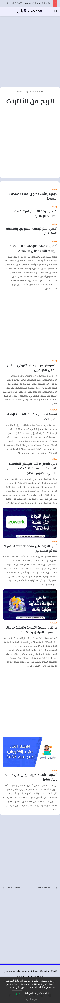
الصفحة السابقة (45, 888)
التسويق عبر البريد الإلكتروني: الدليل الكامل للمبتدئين (32, 368)
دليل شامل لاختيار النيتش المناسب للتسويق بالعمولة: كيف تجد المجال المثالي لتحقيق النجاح (32, 468)
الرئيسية (37, 92)
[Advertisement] (30, 49)
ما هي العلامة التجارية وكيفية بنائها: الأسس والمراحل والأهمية (31, 630)
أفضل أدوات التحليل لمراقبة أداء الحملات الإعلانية (35, 214)
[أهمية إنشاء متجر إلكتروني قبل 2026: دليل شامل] (30, 752)
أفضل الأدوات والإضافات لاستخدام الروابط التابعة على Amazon (33, 249)
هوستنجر (21, 976)
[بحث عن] (56, 12)
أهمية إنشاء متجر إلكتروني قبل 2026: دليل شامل (31, 777)
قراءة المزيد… (30, 999)
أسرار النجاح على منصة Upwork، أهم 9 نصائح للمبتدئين (30, 549)
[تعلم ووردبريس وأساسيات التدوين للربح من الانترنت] (30, 11)
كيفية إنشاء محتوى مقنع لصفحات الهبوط (33, 196)
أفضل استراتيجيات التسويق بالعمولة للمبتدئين (31, 231)
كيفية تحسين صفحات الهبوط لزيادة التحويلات (32, 417)
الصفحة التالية (14, 888)
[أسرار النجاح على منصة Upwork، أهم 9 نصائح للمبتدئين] (30, 523)
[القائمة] (4, 12)
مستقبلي (8, 971)
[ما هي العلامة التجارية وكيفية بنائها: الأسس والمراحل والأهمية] (30, 604)
